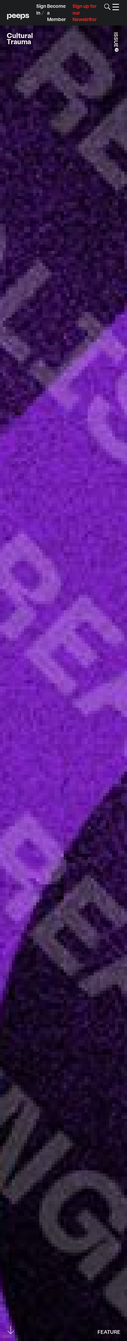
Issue (116, 42)
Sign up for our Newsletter (84, 12)
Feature (109, 1331)
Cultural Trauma (20, 38)
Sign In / (41, 9)
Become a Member (56, 12)
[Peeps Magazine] (18, 13)
